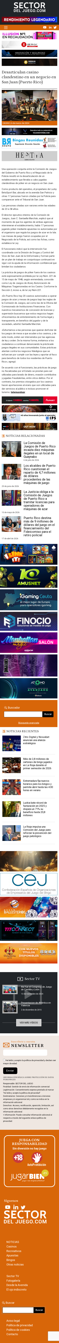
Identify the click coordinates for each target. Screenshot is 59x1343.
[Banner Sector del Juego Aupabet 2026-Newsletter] (29, 400)
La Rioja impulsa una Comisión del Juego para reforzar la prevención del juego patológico (37, 831)
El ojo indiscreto (16, 1289)
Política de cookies (18, 1329)
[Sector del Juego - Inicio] (29, 7)
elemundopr (18, 392)
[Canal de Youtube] (45, 27)
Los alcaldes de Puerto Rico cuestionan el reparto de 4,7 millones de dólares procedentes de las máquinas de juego (40, 474)
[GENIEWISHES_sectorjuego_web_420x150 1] (28, 861)
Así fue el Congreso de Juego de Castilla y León (36, 988)
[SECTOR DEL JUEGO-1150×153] (29, 45)
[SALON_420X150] (28, 643)
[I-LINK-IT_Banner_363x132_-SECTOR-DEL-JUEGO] (28, 555)
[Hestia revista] (29, 156)
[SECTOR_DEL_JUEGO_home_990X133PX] (29, 36)
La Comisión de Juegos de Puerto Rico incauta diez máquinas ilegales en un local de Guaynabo (40, 449)
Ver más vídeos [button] (29, 1022)
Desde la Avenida (17, 1285)
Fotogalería (13, 1280)
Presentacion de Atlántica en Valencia (36, 1004)
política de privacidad (34, 1060)
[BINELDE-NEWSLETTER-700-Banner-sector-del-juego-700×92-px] (29, 409)
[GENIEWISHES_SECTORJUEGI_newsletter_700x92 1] (29, 62)
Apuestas (12, 1255)
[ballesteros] (28, 908)
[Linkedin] (50, 27)
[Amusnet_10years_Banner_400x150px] (28, 577)
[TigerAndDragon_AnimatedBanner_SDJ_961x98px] (29, 19)
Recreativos (13, 1251)
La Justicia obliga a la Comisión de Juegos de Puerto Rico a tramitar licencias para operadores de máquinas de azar (39, 500)
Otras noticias (15, 1264)
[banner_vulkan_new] (29, 132)
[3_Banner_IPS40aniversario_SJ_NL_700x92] (29, 418)
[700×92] (29, 427)
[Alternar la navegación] (6, 27)
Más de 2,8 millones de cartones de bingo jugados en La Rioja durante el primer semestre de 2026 (37, 763)
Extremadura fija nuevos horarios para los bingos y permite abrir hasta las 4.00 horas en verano (38, 785)
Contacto (12, 1334)
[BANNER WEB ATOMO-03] (28, 688)
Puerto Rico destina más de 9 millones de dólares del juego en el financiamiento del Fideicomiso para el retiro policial (39, 526)
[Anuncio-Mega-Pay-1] (28, 622)
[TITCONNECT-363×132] (28, 931)
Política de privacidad (19, 1325)
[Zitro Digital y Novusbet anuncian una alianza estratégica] (11, 743)
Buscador (14, 707)
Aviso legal (13, 1320)
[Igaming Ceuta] (28, 600)
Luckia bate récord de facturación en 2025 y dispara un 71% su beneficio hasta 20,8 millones (35, 809)
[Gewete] (28, 666)
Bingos (10, 1260)
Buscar (48, 714)
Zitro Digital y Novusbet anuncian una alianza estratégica (36, 740)
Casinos (11, 1246)
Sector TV (12, 1276)
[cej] (28, 884)
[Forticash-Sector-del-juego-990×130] (29, 54)
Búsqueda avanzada (28, 722)
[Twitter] (55, 27)
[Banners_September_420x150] (28, 954)
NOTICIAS (12, 1242)
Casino (6, 123)
